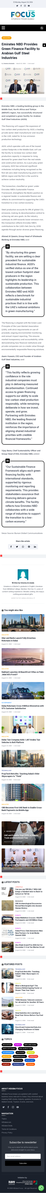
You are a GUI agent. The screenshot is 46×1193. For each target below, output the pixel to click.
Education (7, 1044)
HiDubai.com (6, 1122)
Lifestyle (19, 887)
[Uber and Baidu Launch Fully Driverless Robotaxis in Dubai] (23, 623)
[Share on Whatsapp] (23, 546)
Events (18, 915)
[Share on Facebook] (11, 546)
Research (19, 901)
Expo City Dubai (9, 1048)
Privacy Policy (7, 1132)
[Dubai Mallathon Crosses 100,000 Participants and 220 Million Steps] (8, 919)
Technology (7, 770)
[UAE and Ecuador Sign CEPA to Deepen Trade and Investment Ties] (23, 833)
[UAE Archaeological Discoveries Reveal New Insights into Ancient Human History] (8, 906)
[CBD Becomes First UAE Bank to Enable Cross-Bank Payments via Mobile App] (23, 792)
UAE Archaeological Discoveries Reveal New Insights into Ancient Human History (28, 906)
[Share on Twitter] (17, 546)
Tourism (30, 1064)
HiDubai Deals (7, 1126)
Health (18, 983)
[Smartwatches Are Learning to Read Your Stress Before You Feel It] (8, 1015)
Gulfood (20, 1052)
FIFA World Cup (25, 1048)
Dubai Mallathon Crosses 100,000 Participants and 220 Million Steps (29, 919)
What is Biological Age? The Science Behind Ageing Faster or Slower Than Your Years (28, 988)
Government (7, 702)
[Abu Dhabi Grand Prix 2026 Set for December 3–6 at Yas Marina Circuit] (8, 947)
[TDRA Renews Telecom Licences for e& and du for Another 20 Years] (8, 1002)
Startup (6, 1064)
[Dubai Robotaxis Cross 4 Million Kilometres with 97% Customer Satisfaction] (23, 690)
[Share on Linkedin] (35, 546)
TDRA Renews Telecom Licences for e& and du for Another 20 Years (29, 1001)
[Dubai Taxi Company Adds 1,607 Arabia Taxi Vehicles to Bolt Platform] (23, 724)
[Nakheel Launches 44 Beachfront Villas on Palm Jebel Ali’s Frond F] (23, 657)
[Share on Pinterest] (29, 546)
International (20, 1056)
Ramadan (6, 1060)
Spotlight (30, 1060)
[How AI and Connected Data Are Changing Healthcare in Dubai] (8, 1029)
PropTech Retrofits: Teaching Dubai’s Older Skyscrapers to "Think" (27, 974)
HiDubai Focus (18, 1188)
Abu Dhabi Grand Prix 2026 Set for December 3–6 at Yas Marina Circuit (29, 946)
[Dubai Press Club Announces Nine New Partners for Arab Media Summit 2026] (8, 933)
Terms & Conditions (9, 1129)
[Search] (42, 28)
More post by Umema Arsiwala (22, 598)
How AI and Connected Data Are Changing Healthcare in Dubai (28, 1028)
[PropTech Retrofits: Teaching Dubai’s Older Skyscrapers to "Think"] (23, 758)
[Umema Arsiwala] (23, 579)
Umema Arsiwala (8, 63)
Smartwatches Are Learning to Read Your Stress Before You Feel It (29, 1015)
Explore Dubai (30, 1044)
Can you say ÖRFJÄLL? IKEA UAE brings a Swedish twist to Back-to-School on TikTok (29, 891)
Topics (4, 1119)
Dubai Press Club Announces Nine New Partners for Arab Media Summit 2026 (29, 933)
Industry (6, 38)
